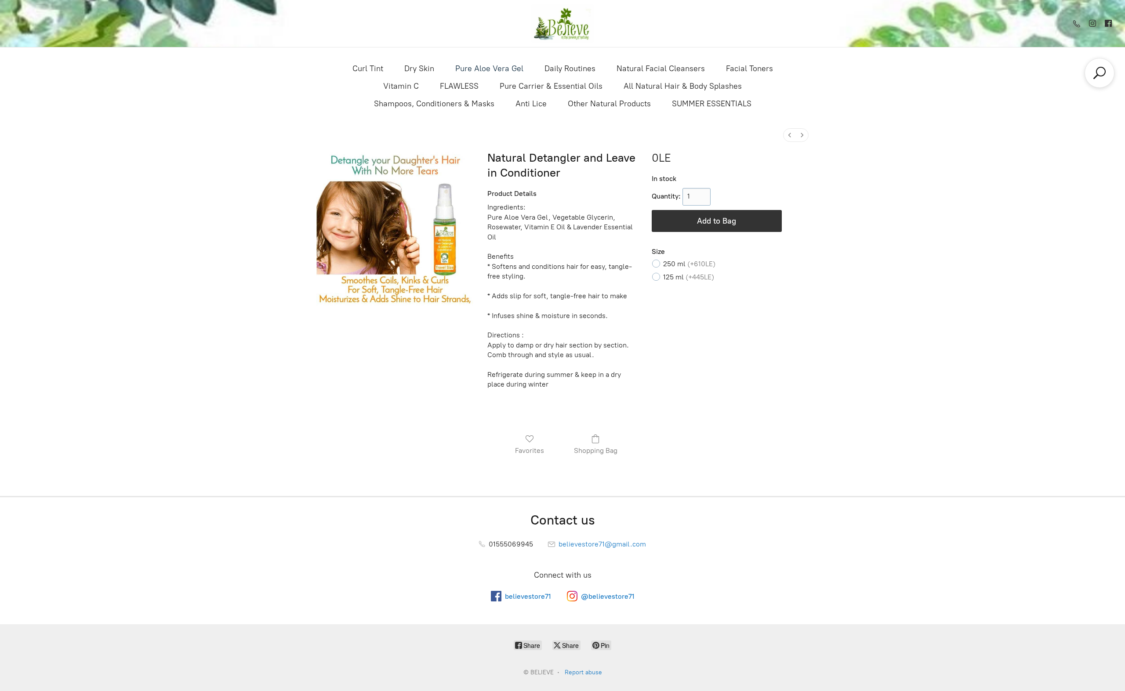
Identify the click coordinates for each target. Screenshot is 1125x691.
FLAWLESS (459, 86)
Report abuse (583, 672)
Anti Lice (531, 104)
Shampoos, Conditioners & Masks (434, 104)
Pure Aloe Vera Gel (489, 68)
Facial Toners (749, 68)
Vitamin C (401, 86)
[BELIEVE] (562, 23)
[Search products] (1099, 73)
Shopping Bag (595, 450)
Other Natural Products (609, 104)
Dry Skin (419, 68)
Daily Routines (569, 68)
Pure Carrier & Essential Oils (551, 86)
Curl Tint (367, 68)
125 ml (688, 277)
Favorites (529, 450)
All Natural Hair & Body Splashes (683, 86)
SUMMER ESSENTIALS (711, 104)
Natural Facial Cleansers (661, 68)
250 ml (689, 264)
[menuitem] (790, 135)
